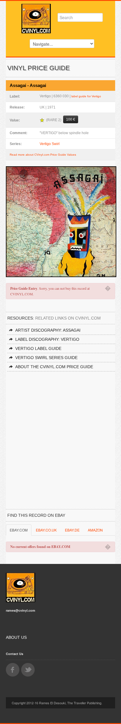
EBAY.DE (72, 529)
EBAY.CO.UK (46, 529)
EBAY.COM (19, 529)
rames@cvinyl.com (20, 610)
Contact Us (14, 653)
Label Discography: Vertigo (47, 339)
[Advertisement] (60, 435)
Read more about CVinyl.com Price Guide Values (43, 154)
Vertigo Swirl (50, 144)
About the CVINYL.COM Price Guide (54, 366)
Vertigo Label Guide (38, 348)
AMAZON (95, 529)
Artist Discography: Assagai (47, 330)
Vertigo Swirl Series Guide (46, 357)
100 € (70, 119)
